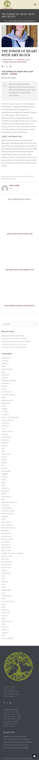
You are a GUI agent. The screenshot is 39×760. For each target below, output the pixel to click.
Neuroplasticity (7, 562)
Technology (6, 613)
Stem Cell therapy (8, 601)
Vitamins (5, 632)
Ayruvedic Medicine (9, 394)
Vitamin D (5, 627)
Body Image (6, 403)
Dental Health (6, 437)
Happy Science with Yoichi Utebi (19, 234)
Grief (3, 485)
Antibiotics (5, 383)
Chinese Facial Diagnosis (10, 417)
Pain (3, 576)
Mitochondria (6, 547)
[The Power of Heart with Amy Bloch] (20, 36)
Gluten (4, 479)
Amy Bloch (5, 176)
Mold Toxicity (6, 550)
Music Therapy (7, 556)
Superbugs (5, 610)
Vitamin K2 (5, 630)
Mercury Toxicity (7, 539)
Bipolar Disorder (7, 400)
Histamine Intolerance (9, 502)
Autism (4, 389)
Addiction (5, 363)
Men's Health (6, 533)
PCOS (3, 584)
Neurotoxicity (6, 564)
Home (6, 21)
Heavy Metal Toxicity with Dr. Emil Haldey (16, 341)
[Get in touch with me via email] (11, 189)
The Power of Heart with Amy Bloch (14, 347)
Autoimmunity (7, 392)
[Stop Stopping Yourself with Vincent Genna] (19, 288)
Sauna (4, 593)
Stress (4, 604)
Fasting (4, 460)
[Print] (11, 66)
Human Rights (7, 508)
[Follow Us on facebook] (4, 703)
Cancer (4, 406)
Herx (3, 499)
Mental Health (21, 62)
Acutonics (5, 360)
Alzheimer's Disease (9, 380)
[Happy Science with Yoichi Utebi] (19, 217)
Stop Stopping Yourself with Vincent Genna (20, 305)
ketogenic (5, 516)
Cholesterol (6, 423)
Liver (3, 519)
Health (4, 494)
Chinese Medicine (8, 420)
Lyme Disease (6, 522)
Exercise (4, 457)
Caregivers (5, 414)
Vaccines (5, 615)
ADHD (4, 366)
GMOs (4, 482)
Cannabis (5, 411)
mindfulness (5, 178)
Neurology (5, 559)
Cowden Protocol (7, 431)
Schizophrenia (7, 596)
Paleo (3, 579)
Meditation (5, 530)
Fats (3, 465)
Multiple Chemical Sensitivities (12, 553)
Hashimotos (6, 488)
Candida (4, 409)
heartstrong (29, 176)
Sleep (3, 598)
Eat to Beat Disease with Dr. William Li (15, 338)
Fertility (4, 468)
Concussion (6, 426)
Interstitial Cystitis (8, 511)
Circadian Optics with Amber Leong (20, 270)
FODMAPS (5, 474)
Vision (4, 624)
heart (23, 176)
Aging (4, 372)
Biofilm (4, 397)
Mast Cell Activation (8, 528)
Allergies (5, 377)
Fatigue (4, 462)
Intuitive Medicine (8, 513)
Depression (12, 62)
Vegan (4, 618)
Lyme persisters (7, 525)
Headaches (5, 491)
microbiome (6, 542)
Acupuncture (6, 358)
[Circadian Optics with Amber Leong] (19, 253)
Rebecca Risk (8, 59)
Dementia (5, 434)
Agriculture (6, 375)
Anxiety (6, 62)
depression (17, 176)
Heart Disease (6, 496)
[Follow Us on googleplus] (7, 703)
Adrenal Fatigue (7, 369)
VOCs (3, 635)
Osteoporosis (6, 573)
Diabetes (5, 445)
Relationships (6, 590)
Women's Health (7, 638)
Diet (3, 448)
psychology (13, 178)
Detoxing (5, 443)
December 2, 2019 (23, 59)
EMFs (3, 451)
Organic (4, 570)
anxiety (11, 176)
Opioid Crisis (6, 567)
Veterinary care (7, 621)
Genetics (5, 477)
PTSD (3, 587)
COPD (3, 428)
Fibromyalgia (6, 471)
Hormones (5, 505)
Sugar (4, 607)
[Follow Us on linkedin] (10, 703)
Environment (6, 454)
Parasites (5, 581)
